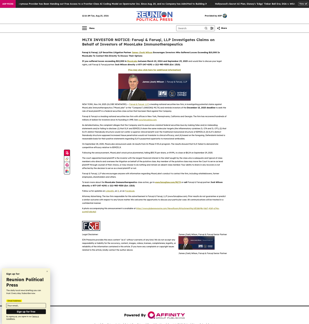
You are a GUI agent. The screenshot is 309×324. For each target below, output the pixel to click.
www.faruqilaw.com (147, 120)
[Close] (47, 271)
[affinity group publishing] (67, 165)
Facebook (130, 191)
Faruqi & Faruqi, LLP (138, 104)
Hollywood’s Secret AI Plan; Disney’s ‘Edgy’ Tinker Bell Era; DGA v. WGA (255, 3)
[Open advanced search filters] (212, 28)
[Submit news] (67, 153)
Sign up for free (26, 311)
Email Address (14, 301)
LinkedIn (109, 191)
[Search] (206, 28)
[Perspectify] (67, 159)
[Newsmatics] (67, 171)
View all (303, 4)
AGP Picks (7, 4)
